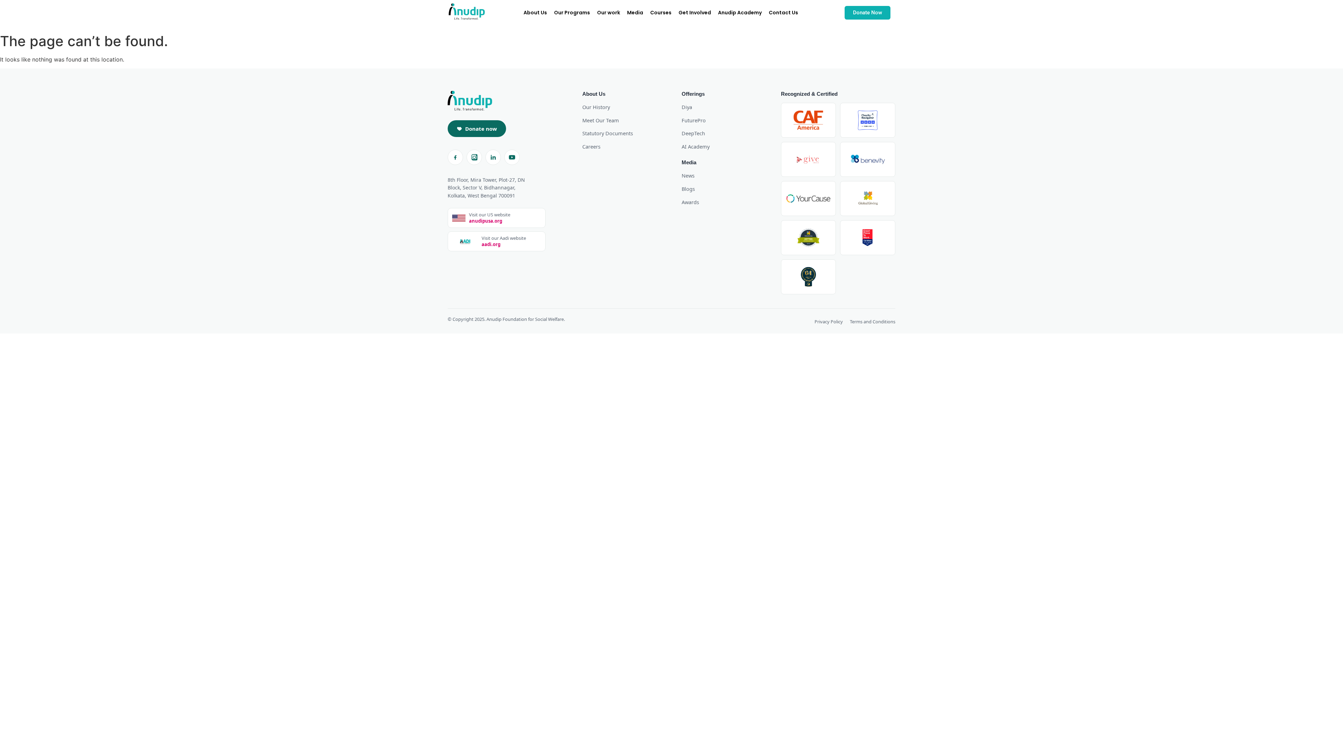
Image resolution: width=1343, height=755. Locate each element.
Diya (687, 106)
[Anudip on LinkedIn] (493, 157)
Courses (661, 12)
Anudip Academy (740, 12)
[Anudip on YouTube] (512, 157)
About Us (535, 12)
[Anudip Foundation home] (470, 100)
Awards (690, 202)
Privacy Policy (829, 321)
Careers (591, 146)
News (688, 175)
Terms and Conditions (872, 321)
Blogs (688, 188)
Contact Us (783, 12)
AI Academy (696, 146)
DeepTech (693, 133)
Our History (596, 106)
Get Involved (694, 12)
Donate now (481, 128)
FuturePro (694, 120)
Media (635, 12)
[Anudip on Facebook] (455, 157)
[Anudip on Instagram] (474, 157)
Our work (608, 12)
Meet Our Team (600, 120)
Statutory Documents (607, 133)
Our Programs (572, 12)
